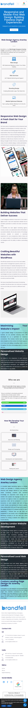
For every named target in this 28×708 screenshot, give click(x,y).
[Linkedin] (4, 682)
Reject (9, 705)
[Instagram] (11, 682)
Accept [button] (4, 705)
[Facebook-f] (7, 682)
